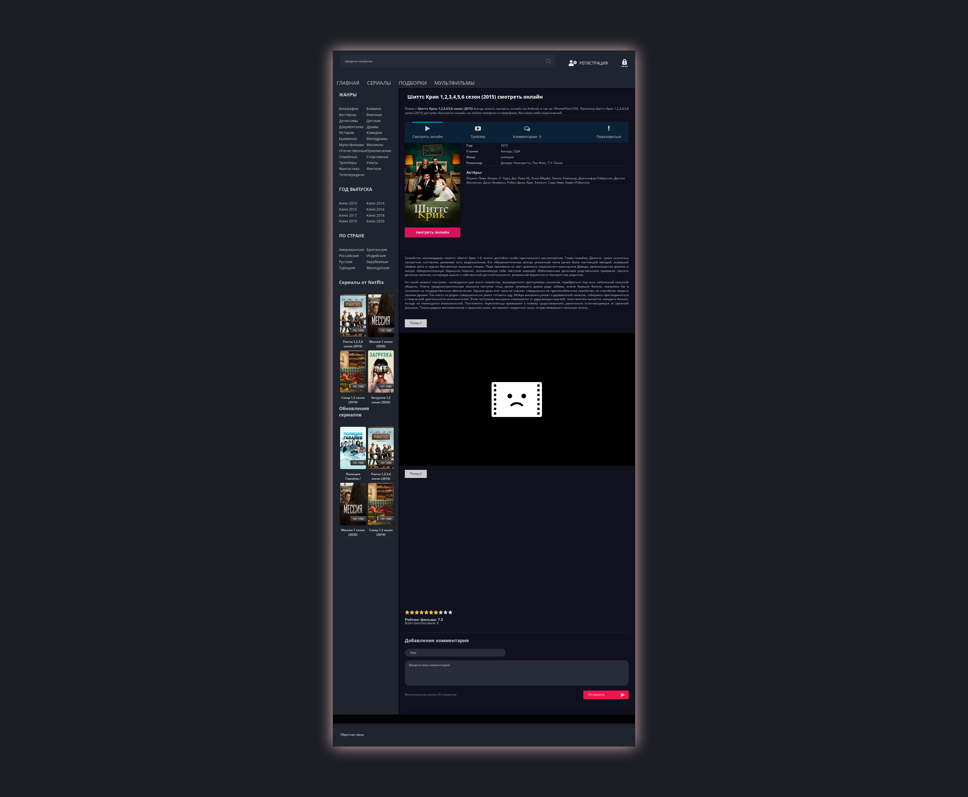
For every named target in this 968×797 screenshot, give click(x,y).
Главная (348, 82)
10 (450, 612)
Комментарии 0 (527, 136)
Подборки (413, 82)
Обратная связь (352, 734)
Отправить (596, 694)
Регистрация (594, 63)
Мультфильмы (454, 82)
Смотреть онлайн (427, 136)
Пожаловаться (608, 136)
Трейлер (478, 136)
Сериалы (379, 82)
